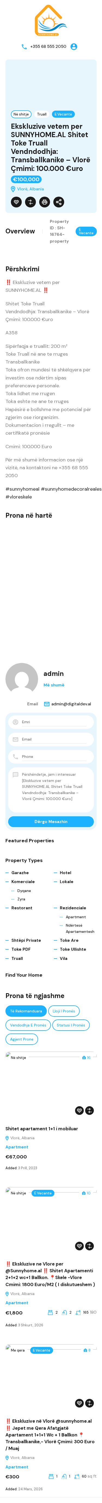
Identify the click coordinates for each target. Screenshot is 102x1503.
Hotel (65, 873)
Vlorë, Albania (22, 1137)
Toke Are (69, 940)
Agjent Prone (21, 1039)
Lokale (66, 881)
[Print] (44, 202)
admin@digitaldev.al (71, 704)
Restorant (21, 908)
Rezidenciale (73, 908)
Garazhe (20, 873)
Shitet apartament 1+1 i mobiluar (41, 1129)
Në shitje (21, 114)
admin (54, 673)
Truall (42, 114)
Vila (63, 958)
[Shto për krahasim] (30, 202)
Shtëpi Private (26, 940)
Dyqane (24, 890)
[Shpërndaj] (58, 202)
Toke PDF (21, 949)
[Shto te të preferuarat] (16, 202)
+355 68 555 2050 (48, 46)
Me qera (18, 1350)
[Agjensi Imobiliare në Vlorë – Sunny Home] (51, 20)
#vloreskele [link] (18, 497)
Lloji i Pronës (64, 1011)
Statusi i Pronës (71, 1025)
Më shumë (54, 685)
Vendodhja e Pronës (28, 1025)
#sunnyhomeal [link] (22, 489)
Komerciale (23, 881)
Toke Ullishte (73, 949)
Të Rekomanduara (26, 1011)
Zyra (21, 899)
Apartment (76, 916)
